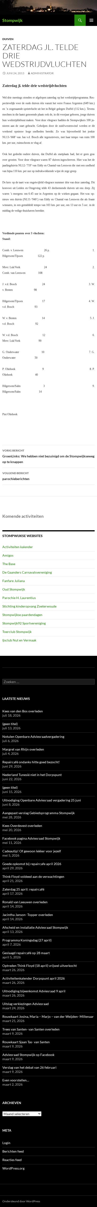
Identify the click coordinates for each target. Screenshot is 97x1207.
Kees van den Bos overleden (22, 711)
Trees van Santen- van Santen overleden (31, 1029)
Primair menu (91, 20)
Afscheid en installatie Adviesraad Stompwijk (35, 927)
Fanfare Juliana (13, 581)
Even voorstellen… (15, 1080)
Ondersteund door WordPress (21, 1201)
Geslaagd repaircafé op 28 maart (26, 953)
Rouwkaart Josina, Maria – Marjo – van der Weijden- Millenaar (48, 1016)
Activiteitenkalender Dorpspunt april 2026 (33, 978)
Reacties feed (12, 1160)
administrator (42, 73)
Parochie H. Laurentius (19, 598)
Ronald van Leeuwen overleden (25, 902)
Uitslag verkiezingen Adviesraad (25, 1004)
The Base (8, 564)
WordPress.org (13, 1168)
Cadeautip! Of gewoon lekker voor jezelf (31, 851)
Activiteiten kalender (17, 547)
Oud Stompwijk (13, 589)
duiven (7, 39)
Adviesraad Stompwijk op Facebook (28, 1055)
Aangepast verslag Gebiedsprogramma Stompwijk (38, 813)
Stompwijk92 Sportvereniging (24, 623)
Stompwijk (12, 20)
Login (6, 1143)
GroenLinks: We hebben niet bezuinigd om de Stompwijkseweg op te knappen (48, 456)
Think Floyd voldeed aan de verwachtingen (33, 876)
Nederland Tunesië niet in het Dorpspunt (32, 775)
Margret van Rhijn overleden (23, 749)
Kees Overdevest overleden (22, 826)
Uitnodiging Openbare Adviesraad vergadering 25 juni (41, 800)
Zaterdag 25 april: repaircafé (23, 889)
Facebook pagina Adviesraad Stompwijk (31, 838)
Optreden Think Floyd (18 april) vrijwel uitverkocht (39, 966)
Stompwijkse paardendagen (22, 615)
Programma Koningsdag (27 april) (27, 940)
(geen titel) (10, 724)
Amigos (7, 555)
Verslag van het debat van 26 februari (29, 1067)
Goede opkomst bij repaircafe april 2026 (31, 864)
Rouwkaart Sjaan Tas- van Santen (26, 1042)
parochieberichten (15, 476)
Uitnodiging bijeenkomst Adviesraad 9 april (33, 991)
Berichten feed (13, 1151)
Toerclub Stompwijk (17, 632)
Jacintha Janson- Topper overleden (27, 915)
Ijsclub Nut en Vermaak (19, 640)
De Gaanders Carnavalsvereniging (27, 572)
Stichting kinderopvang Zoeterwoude (29, 606)
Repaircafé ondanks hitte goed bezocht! (31, 762)
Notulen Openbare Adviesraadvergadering (33, 737)
